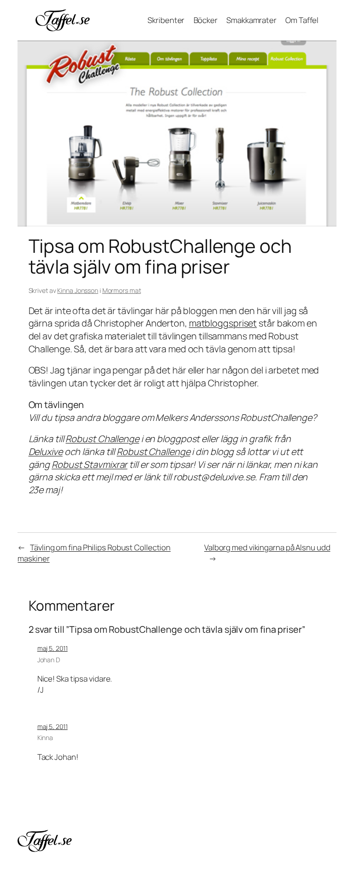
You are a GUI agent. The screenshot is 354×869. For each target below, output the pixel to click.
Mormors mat (121, 290)
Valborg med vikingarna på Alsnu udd (267, 547)
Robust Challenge (102, 438)
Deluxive (46, 451)
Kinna (45, 737)
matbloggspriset (223, 323)
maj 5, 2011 (52, 648)
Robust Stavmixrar (89, 464)
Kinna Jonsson (77, 290)
